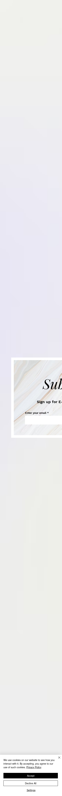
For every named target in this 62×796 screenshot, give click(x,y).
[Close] (57, 759)
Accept (30, 775)
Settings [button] (31, 790)
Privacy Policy (33, 767)
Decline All (30, 783)
